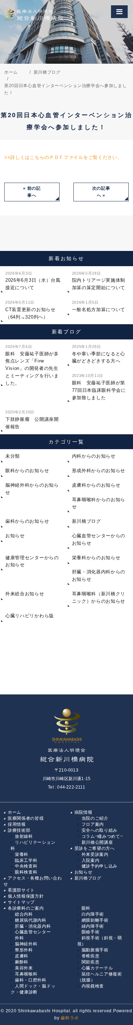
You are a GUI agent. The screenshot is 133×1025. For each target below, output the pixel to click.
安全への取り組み (100, 830)
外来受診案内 (95, 854)
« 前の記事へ (32, 192)
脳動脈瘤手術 (95, 949)
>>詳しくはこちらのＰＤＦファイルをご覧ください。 (63, 157)
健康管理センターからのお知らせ (32, 561)
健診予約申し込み (100, 866)
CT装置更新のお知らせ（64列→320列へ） (30, 310)
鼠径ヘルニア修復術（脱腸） (99, 977)
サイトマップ (21, 902)
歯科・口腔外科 (30, 980)
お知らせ (15, 535)
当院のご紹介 (95, 818)
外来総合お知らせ (24, 593)
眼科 (86, 908)
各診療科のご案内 (26, 908)
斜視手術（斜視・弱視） (99, 940)
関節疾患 (91, 962)
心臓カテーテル (97, 968)
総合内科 (24, 914)
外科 (19, 937)
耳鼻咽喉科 (26, 974)
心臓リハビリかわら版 (29, 615)
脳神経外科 (26, 943)
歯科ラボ (70, 1017)
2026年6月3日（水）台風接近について (33, 281)
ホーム (14, 812)
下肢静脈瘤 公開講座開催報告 (32, 419)
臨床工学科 (26, 860)
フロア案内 (93, 824)
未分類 (12, 456)
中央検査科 (26, 866)
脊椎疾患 (91, 956)
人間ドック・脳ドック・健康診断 (33, 989)
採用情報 (17, 824)
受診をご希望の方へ (94, 848)
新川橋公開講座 (97, 842)
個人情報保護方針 (26, 896)
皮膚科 (21, 956)
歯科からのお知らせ (27, 521)
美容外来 (24, 968)
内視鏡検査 (93, 986)
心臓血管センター (33, 931)
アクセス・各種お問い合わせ (33, 881)
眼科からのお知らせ (27, 470)
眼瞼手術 (91, 931)
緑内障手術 (93, 926)
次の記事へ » (101, 192)
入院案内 (91, 860)
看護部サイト (21, 890)
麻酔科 (21, 962)
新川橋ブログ (87, 878)
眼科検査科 (26, 872)
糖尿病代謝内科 (30, 920)
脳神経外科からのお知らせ (32, 488)
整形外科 (24, 949)
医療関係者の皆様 (26, 818)
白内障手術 (93, 914)
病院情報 (83, 812)
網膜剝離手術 (95, 920)
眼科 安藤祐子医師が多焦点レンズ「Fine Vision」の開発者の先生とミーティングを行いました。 (32, 365)
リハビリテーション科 (33, 845)
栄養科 (21, 854)
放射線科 (24, 836)
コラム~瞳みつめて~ (102, 836)
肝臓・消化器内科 (33, 926)
